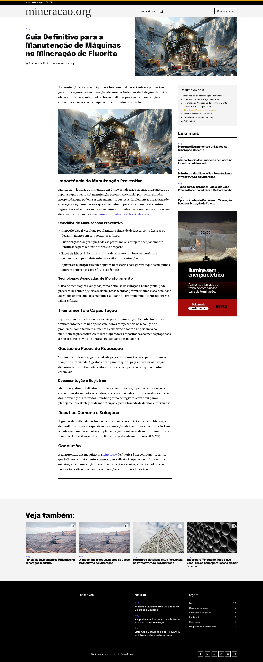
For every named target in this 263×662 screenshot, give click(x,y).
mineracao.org (65, 63)
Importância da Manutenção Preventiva (203, 95)
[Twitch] (221, 654)
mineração (109, 454)
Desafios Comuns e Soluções (199, 117)
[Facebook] (200, 654)
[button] (161, 11)
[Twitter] (228, 654)
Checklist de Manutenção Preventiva (202, 99)
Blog (28, 28)
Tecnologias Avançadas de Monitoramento (205, 102)
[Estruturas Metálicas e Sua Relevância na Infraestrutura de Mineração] (158, 537)
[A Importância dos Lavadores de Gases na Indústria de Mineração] (104, 537)
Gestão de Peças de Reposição (200, 110)
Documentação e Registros (198, 113)
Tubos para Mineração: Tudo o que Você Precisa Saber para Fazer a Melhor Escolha (212, 563)
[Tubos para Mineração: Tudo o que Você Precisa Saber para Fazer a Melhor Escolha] (212, 537)
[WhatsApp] (234, 654)
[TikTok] (214, 654)
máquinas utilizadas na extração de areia (121, 214)
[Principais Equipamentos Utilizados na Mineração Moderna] (51, 537)
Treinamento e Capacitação (198, 106)
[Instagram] (207, 654)
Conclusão (189, 120)
